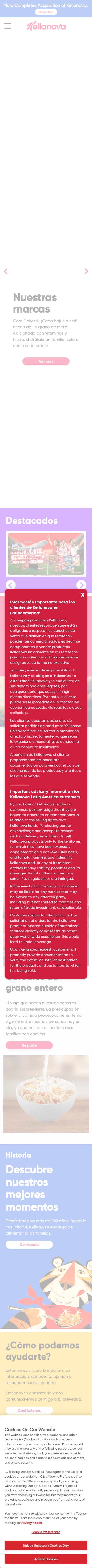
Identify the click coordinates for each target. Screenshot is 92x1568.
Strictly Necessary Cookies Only (46, 1545)
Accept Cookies (46, 1559)
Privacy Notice (31, 1523)
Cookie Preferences (46, 1532)
